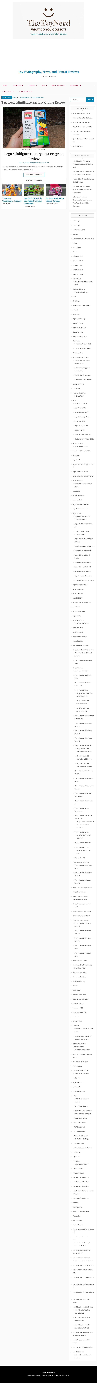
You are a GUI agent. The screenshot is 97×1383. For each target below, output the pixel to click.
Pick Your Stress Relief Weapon (83, 118)
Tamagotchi (76, 1087)
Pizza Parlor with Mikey (82, 1050)
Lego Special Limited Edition (82, 602)
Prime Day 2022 (78, 1008)
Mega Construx (58, 85)
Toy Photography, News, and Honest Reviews (48, 72)
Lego (43, 85)
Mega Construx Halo (81, 690)
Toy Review (17, 85)
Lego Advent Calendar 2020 (82, 451)
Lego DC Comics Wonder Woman (83, 476)
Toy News (31, 85)
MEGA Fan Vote (80, 858)
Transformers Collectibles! (81, 1182)
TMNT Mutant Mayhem (80, 1136)
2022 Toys (22, 163)
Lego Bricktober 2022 (81, 412)
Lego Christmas (78, 460)
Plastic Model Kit (78, 1003)
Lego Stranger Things (79, 611)
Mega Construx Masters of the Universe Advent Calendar (85, 825)
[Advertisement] (48, 54)
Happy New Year (78, 332)
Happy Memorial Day (79, 328)
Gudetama (76, 314)
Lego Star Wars (79, 430)
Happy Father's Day (79, 319)
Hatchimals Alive (78, 353)
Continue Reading (33, 175)
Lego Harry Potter (78, 495)
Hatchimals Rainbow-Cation (83, 344)
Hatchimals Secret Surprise (83, 380)
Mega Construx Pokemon (81, 920)
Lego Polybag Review (81, 426)
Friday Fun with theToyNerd (81, 305)
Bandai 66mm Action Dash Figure (83, 239)
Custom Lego (77, 278)
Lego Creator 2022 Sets (80, 472)
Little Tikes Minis (78, 632)
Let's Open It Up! (78, 628)
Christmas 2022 (78, 270)
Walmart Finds (77, 1220)
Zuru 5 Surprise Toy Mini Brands (83, 1307)
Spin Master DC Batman (80, 1062)
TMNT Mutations (78, 1143)
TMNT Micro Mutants (80, 1131)
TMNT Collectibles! (79, 1127)
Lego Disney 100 (78, 480)
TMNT (75, 1096)
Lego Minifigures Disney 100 (83, 550)
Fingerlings (76, 301)
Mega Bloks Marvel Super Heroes (83, 650)
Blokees (75, 243)
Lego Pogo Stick (80, 421)
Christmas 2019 (77, 256)
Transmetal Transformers (81, 1198)
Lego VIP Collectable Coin (83, 434)
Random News (77, 1021)
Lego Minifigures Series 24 (83, 576)
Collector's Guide (78, 274)
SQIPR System (77, 1066)
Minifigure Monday (79, 981)
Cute (74, 296)
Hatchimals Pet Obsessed (83, 375)
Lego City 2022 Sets (81, 446)
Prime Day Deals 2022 (80, 1012)
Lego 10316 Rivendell (81, 403)
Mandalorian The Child (82, 1073)
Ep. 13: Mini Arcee (78, 146)
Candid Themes (64, 1376)
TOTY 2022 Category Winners (82, 1148)
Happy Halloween (78, 323)
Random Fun (76, 1017)
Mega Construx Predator (82, 843)
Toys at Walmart (78, 1173)
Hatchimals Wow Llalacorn (83, 348)
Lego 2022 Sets (78, 443)
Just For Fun (76, 388)
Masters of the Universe (80, 645)
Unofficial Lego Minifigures (81, 1211)
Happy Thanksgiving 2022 (81, 336)
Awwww (76, 234)
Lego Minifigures (78, 513)
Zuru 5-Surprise (24, 92)
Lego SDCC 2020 (78, 598)
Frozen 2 (75, 310)
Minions (75, 986)
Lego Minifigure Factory (33, 163)
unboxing (76, 1203)
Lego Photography (79, 589)
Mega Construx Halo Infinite (83, 745)
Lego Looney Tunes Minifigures (84, 546)
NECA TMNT (77, 990)
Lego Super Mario (78, 620)
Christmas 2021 (77, 265)
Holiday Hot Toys (78, 384)
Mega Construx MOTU (82, 832)
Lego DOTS (76, 491)
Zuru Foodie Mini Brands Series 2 (83, 1347)
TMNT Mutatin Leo (81, 1118)
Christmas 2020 (78, 261)
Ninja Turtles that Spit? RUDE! (82, 127)
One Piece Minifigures (81, 292)
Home (5, 85)
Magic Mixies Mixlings (80, 636)
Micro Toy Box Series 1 (80, 972)
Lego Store (76, 607)
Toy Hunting (77, 1152)
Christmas (76, 252)
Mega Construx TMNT (82, 847)
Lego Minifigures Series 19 (81, 585)
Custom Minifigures (79, 289)
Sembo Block (77, 1026)
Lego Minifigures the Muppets (84, 580)
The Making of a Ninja (81, 1139)
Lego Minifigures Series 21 (83, 567)
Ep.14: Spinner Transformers (81, 122)
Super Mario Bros (78, 1082)
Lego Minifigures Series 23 (83, 571)
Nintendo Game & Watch (81, 999)
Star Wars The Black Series (81, 1070)
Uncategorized (77, 1207)
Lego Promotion (78, 593)
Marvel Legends (78, 641)
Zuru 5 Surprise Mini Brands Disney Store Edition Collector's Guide (83, 164)
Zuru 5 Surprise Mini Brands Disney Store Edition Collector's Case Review (83, 189)
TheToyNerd (41, 150)
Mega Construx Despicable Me (82, 887)
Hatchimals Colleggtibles (80, 357)
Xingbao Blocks (77, 1225)
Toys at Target (77, 1168)
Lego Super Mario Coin (82, 623)
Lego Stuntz (77, 616)
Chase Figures (77, 247)
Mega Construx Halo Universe (82, 911)
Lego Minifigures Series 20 (83, 562)
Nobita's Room (79, 396)
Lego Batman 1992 (80, 408)
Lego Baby (76, 455)
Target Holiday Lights (79, 1091)
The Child (77, 1078)
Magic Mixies (7, 92)
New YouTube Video (79, 995)
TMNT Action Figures (79, 1122)
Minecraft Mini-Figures (80, 977)
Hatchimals (74, 85)
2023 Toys (76, 225)
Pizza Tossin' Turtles (81, 1106)
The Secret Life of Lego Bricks (84, 439)
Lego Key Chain (77, 500)
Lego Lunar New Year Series (81, 504)
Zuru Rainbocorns (78, 1352)
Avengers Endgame (79, 230)
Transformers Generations (81, 1186)
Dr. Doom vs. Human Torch (81, 113)
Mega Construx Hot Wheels (81, 916)
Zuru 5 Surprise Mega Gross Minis (83, 1265)
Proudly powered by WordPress (38, 1376)
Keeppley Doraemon (79, 393)
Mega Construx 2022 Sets (81, 862)
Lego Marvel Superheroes (83, 417)
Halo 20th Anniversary (82, 671)
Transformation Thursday (81, 1177)
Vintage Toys (77, 1216)
